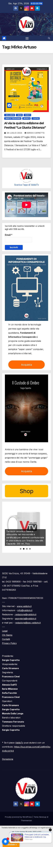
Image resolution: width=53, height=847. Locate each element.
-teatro (35, 118)
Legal (4, 631)
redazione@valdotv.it (25, 614)
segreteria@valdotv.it (25, 618)
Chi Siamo (7, 635)
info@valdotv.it (24, 610)
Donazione (7, 759)
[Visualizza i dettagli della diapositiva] (25, 525)
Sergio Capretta (36, 133)
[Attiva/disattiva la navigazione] (27, 38)
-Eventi (27, 115)
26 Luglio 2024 (15, 133)
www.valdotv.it (24, 606)
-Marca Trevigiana (13, 118)
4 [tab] (30, 549)
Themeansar (26, 820)
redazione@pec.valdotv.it (28, 622)
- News (19, 115)
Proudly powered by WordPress (18, 817)
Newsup (42, 817)
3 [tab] (27, 549)
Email (8, 234)
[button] (49, 38)
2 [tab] (23, 549)
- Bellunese (9, 115)
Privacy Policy (9, 643)
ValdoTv (19, 742)
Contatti (6, 639)
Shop (26, 491)
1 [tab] (20, 549)
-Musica (26, 118)
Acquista (26, 364)
